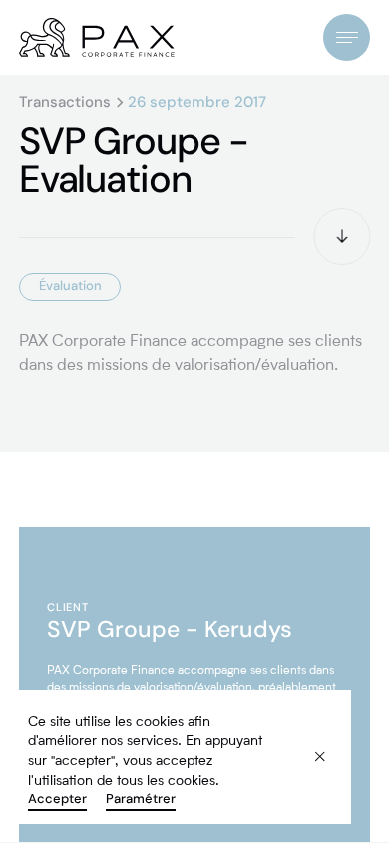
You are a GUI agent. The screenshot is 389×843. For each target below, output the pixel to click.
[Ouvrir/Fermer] (346, 37)
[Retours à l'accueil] (97, 38)
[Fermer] (307, 744)
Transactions (65, 102)
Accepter (57, 797)
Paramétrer (141, 797)
